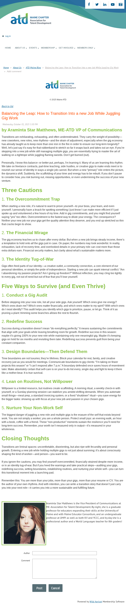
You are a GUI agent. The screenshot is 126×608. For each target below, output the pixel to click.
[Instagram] (120, 4)
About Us (17, 67)
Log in (8, 36)
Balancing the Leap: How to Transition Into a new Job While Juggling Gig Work (81, 67)
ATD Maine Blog (33, 67)
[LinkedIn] (105, 4)
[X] (97, 4)
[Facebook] (89, 4)
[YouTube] (112, 4)
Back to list (7, 106)
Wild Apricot (96, 601)
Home (6, 67)
